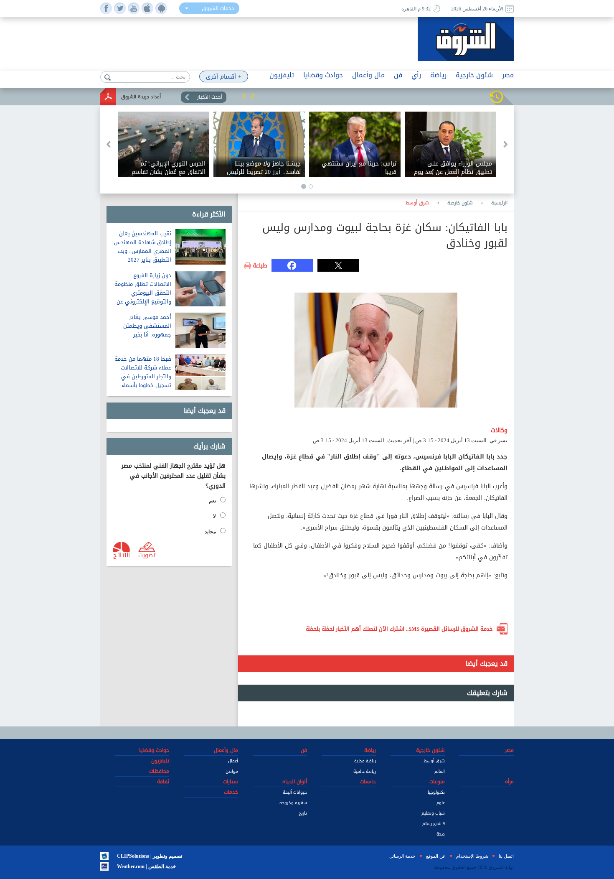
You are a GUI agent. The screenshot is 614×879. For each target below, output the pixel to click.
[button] (244, 95)
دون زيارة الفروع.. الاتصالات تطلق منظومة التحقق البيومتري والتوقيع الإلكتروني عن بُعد (142, 293)
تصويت (146, 555)
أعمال (233, 761)
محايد (210, 532)
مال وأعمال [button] (368, 75)
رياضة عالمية (364, 771)
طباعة (260, 266)
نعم (212, 501)
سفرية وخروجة (293, 803)
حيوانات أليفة (295, 792)
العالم (439, 771)
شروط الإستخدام (472, 856)
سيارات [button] (230, 781)
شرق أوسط (417, 203)
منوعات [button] (437, 781)
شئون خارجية (460, 203)
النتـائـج (121, 555)
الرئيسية (499, 203)
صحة (440, 834)
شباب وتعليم (433, 813)
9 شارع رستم (433, 824)
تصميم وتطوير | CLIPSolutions (149, 856)
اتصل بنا (506, 856)
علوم (440, 803)
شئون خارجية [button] (474, 75)
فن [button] (398, 75)
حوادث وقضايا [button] (323, 75)
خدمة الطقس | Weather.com (146, 866)
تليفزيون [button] (281, 75)
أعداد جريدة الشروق (141, 96)
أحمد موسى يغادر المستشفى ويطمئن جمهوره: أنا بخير (147, 326)
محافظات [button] (159, 771)
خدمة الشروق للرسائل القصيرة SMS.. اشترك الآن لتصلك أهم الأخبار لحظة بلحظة (399, 629)
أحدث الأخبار (209, 97)
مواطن (232, 771)
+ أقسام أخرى (223, 76)
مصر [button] (508, 75)
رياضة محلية (365, 761)
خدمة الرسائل (402, 856)
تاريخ (303, 813)
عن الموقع (436, 856)
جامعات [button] (368, 781)
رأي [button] (416, 75)
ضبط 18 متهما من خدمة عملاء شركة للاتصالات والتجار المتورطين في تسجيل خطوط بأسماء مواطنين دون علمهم (142, 376)
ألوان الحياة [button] (294, 781)
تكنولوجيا (436, 792)
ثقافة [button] (163, 781)
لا (214, 516)
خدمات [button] (231, 792)
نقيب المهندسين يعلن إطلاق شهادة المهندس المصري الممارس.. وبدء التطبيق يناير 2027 (142, 246)
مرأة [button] (509, 781)
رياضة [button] (438, 75)
